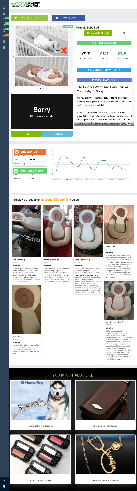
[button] (29, 18)
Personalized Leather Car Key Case (105, 425)
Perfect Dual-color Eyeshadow (40, 480)
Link (32, 155)
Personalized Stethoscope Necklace (105, 480)
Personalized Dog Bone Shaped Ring (40, 425)
